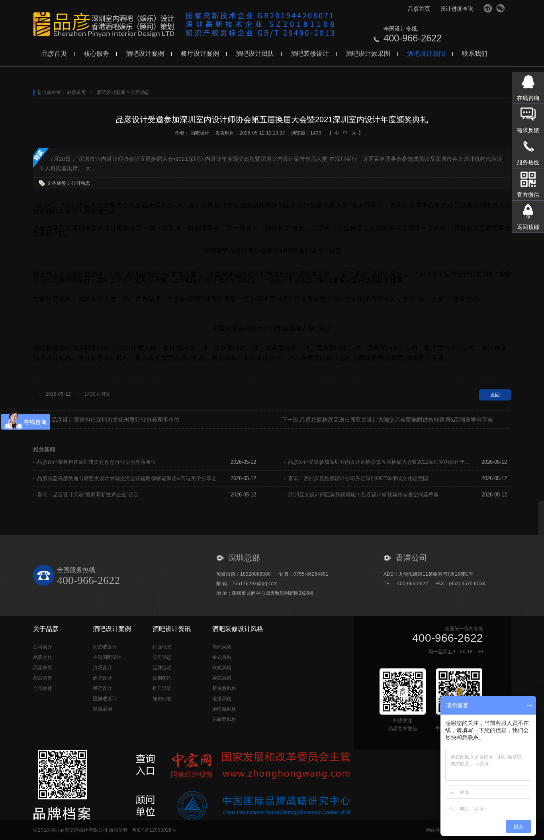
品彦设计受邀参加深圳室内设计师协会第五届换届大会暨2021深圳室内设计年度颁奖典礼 (379, 462)
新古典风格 (224, 688)
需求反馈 (528, 130)
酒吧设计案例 (145, 53)
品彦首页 (419, 9)
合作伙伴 (42, 688)
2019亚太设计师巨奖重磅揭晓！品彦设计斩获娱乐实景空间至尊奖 (363, 495)
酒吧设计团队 (255, 53)
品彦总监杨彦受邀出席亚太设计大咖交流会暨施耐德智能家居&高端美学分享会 (396, 419)
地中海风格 (224, 709)
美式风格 (221, 678)
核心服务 (96, 53)
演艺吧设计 (105, 647)
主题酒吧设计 (107, 657)
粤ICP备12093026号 (154, 830)
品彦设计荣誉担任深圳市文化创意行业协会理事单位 (115, 419)
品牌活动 (162, 667)
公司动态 (140, 92)
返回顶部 (528, 227)
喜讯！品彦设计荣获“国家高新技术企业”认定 (88, 495)
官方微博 (487, 8)
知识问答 (162, 698)
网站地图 (435, 830)
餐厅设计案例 (200, 53)
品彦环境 (42, 667)
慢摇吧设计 (105, 698)
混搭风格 (221, 698)
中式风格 (221, 657)
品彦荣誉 (42, 678)
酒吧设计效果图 (368, 53)
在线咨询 (528, 98)
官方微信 (500, 8)
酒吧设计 (199, 133)
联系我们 (474, 53)
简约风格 (221, 647)
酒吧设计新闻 (426, 53)
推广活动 (162, 688)
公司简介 (42, 647)
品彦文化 (42, 657)
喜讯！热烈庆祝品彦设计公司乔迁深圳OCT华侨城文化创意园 (358, 478)
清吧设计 (102, 667)
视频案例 (102, 709)
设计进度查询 (457, 9)
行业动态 (162, 647)
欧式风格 (221, 667)
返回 (495, 395)
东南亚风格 (224, 719)
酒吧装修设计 (310, 53)
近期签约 (162, 678)
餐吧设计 (102, 688)
